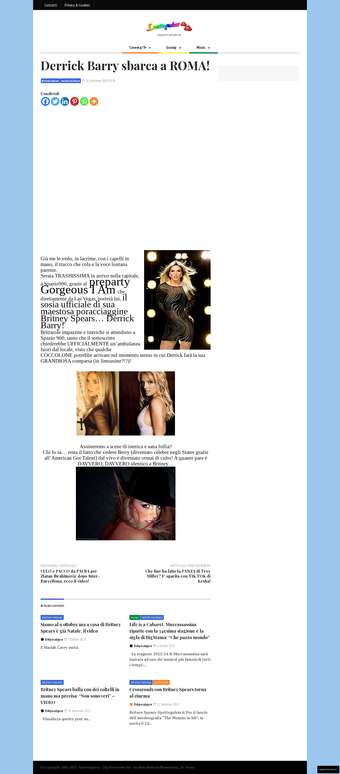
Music (201, 47)
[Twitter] (55, 101)
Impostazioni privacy (328, 769)
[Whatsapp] (84, 101)
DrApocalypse (54, 639)
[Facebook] (45, 101)
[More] (94, 101)
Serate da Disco (70, 81)
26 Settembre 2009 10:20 (100, 81)
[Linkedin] (64, 101)
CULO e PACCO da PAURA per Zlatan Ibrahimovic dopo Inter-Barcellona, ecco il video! (70, 576)
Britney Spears (50, 81)
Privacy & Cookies (77, 4)
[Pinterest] (74, 101)
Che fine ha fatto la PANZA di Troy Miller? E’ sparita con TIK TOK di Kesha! (178, 576)
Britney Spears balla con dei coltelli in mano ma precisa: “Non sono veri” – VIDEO (80, 695)
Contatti (51, 4)
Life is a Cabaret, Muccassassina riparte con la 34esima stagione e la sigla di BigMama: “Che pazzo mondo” (169, 630)
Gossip (171, 47)
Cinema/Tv (137, 47)
